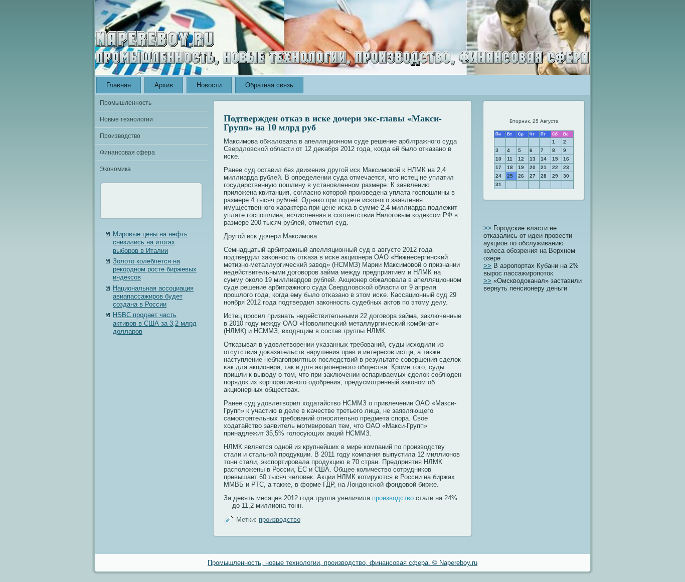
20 (533, 167)
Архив (163, 85)
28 (544, 176)
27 (533, 176)
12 (521, 159)
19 (521, 167)
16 (566, 159)
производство (393, 498)
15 (555, 159)
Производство (120, 135)
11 (509, 159)
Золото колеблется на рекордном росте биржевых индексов (155, 269)
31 (498, 184)
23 (566, 167)
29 (555, 176)
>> (487, 228)
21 (544, 167)
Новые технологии (126, 119)
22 (555, 167)
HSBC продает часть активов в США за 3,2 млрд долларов (155, 323)
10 (498, 159)
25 (510, 176)
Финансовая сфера (127, 152)
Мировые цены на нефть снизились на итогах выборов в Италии (150, 242)
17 (498, 167)
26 (521, 176)
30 (566, 176)
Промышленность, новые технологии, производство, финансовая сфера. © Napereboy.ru (342, 562)
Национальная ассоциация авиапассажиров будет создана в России (153, 296)
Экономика (115, 169)
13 (533, 159)
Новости (209, 85)
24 (498, 176)
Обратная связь (269, 85)
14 (544, 159)
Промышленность (125, 102)
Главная (118, 85)
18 (510, 167)
